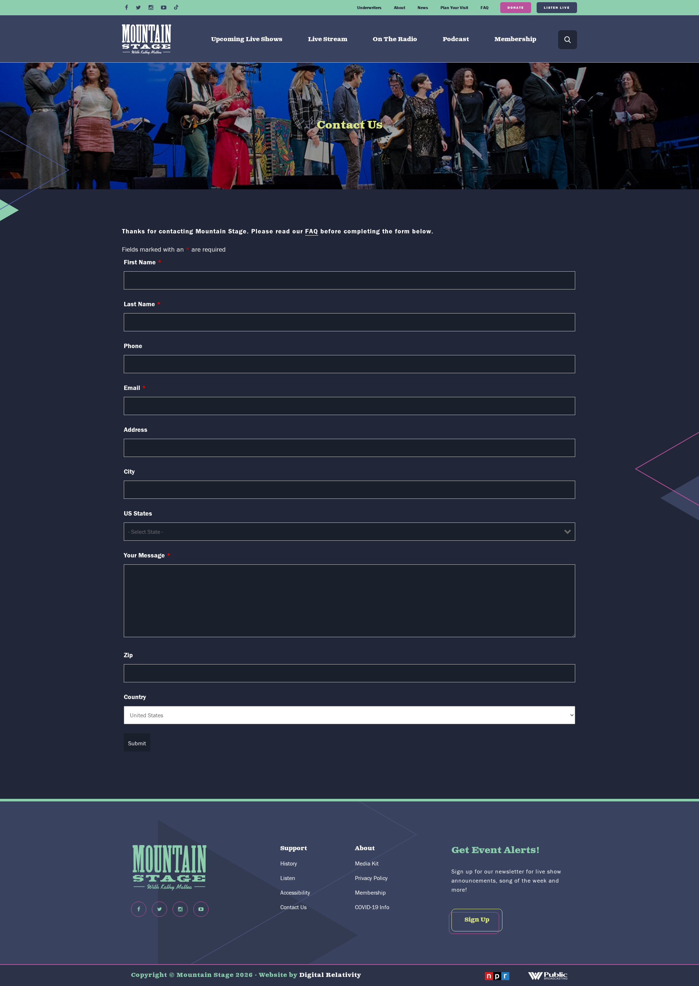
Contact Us (293, 907)
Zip (128, 655)
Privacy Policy (371, 878)
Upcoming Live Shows (247, 39)
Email (135, 387)
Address (135, 429)
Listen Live (557, 7)
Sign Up (477, 920)
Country (135, 697)
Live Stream (327, 39)
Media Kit (367, 863)
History (288, 863)
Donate (516, 7)
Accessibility (295, 892)
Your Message (147, 555)
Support (293, 848)
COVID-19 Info (372, 907)
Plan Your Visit (454, 7)
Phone (133, 346)
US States (138, 513)
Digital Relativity (330, 975)
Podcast (456, 39)
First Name (143, 262)
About (399, 7)
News (423, 7)
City (129, 471)
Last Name (142, 304)
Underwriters (369, 7)
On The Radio (395, 39)
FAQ (485, 7)
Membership (515, 39)
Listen (287, 878)
